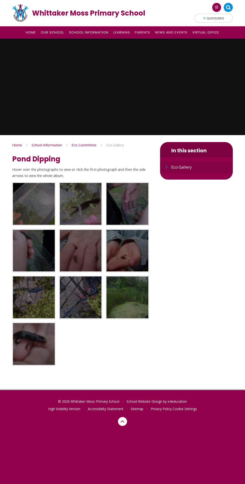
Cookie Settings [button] (185, 409)
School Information (47, 145)
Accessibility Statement (105, 409)
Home (17, 145)
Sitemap (137, 409)
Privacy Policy (161, 409)
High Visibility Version (64, 409)
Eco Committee (84, 145)
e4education (177, 401)
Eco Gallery (115, 145)
